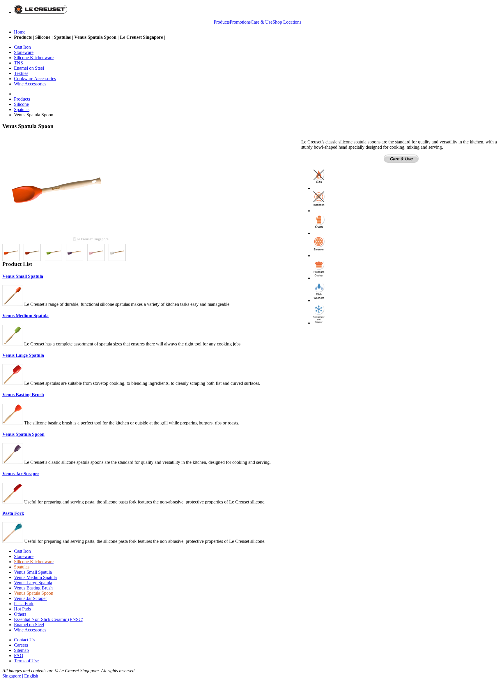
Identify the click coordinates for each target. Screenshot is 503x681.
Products (222, 22)
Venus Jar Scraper (20, 473)
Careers (21, 645)
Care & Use (261, 22)
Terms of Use (26, 660)
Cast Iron (22, 551)
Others (20, 614)
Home (19, 31)
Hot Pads (22, 608)
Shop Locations (286, 22)
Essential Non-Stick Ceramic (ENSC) (48, 619)
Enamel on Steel (29, 624)
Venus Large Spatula (23, 355)
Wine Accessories (30, 629)
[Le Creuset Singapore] (40, 12)
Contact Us (24, 639)
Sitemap (21, 650)
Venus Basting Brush (23, 394)
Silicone (21, 104)
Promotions (240, 22)
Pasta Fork (13, 513)
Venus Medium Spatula (25, 315)
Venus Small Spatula (22, 276)
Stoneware (23, 556)
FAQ (18, 655)
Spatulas (21, 109)
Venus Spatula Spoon (23, 434)
